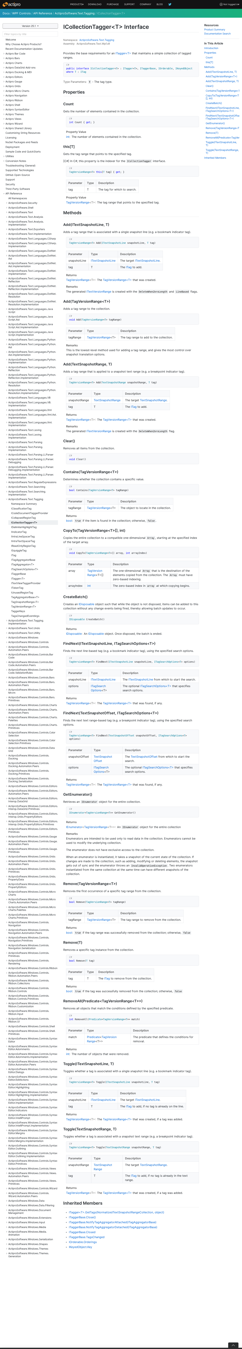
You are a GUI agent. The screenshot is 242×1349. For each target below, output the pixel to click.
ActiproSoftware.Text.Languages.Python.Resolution (32, 384)
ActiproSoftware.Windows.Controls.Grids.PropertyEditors (32, 886)
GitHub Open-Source (17, 174)
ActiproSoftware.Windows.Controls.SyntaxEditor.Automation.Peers (32, 1063)
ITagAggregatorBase (23, 559)
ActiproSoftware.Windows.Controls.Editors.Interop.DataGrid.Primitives (33, 808)
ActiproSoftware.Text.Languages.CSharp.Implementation (32, 245)
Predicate (93, 1037)
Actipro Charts (13, 62)
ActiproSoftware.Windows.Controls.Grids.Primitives (32, 870)
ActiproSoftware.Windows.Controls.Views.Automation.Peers (32, 1175)
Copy (194, 65)
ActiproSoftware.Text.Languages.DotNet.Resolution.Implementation (32, 303)
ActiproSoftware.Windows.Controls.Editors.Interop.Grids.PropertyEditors (33, 815)
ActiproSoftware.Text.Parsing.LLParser (30, 454)
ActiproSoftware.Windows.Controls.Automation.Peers (28, 648)
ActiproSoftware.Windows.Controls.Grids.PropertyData (32, 878)
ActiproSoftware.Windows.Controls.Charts (32, 705)
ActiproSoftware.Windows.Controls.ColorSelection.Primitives (31, 742)
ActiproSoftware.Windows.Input (26, 1222)
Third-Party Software (17, 188)
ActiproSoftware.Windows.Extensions (29, 1217)
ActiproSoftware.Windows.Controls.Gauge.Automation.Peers (33, 843)
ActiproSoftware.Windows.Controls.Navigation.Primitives (28, 939)
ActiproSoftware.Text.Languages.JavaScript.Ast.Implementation (30, 326)
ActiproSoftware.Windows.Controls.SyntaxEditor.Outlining (32, 1147)
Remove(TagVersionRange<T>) (222, 127)
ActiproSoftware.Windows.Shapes (28, 1244)
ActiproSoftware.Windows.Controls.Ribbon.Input (28, 1012)
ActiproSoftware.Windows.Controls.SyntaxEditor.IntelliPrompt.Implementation (32, 1124)
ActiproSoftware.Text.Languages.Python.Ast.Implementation (32, 353)
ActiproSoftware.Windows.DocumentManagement (29, 1212)
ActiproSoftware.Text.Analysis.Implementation (26, 223)
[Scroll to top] (233, 1345)
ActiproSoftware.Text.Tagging (75, 13)
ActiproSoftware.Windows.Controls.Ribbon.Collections (28, 982)
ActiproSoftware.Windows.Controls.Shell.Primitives (31, 1032)
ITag (13, 555)
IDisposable (86, 604)
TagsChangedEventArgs (25, 615)
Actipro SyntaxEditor (17, 109)
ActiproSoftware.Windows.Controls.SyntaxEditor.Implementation (32, 1101)
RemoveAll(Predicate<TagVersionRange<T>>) (222, 137)
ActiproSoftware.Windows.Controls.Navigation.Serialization (28, 947)
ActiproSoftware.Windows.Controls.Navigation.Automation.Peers (28, 931)
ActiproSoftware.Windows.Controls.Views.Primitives (32, 1182)
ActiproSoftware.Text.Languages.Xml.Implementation (30, 424)
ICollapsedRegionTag (23, 517)
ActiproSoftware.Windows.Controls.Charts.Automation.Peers (33, 711)
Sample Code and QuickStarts (23, 151)
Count (209, 57)
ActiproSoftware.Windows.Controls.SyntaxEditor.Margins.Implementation (32, 1139)
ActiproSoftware (88, 39)
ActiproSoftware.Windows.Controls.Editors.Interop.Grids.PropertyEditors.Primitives (33, 823)
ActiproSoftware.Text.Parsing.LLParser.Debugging (31, 461)
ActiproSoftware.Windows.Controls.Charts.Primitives (33, 726)
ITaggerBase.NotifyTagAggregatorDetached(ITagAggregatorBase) (113, 1227)
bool (69, 520)
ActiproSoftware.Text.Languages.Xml (30, 409)
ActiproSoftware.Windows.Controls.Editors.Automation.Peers (33, 792)
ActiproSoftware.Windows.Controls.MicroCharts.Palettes (32, 909)
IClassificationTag (21, 508)
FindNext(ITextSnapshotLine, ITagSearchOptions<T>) (222, 109)
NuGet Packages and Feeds (21, 142)
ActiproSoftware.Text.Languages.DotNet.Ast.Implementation (32, 265)
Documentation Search (217, 33)
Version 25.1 (29, 25)
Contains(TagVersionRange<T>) (222, 90)
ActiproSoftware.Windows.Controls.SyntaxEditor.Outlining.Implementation (32, 1155)
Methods (209, 66)
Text (101, 39)
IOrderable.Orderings (83, 1242)
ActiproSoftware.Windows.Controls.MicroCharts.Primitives (32, 916)
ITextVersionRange (98, 291)
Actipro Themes (14, 114)
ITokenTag (17, 587)
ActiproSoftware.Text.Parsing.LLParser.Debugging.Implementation (31, 468)
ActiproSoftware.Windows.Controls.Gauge (32, 836)
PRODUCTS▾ (77, 4)
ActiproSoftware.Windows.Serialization (30, 1239)
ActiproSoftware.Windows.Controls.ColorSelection (31, 734)
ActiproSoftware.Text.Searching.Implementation (27, 493)
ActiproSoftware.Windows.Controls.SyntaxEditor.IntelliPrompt (32, 1116)
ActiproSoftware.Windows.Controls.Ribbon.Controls (28, 990)
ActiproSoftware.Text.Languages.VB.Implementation (29, 404)
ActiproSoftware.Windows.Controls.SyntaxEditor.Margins (32, 1132)
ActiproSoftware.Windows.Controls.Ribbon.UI (28, 1020)
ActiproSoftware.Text (20, 212)
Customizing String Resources (22, 132)
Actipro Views (13, 118)
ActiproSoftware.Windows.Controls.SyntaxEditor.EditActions (32, 1078)
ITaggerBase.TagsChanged (87, 1237)
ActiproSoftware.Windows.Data (26, 1200)
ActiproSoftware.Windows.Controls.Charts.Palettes (33, 719)
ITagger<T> (18, 578)
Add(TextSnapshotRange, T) (222, 81)
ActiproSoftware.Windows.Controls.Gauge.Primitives (33, 850)
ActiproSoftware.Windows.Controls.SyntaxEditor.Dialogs (32, 1071)
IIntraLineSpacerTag (23, 536)
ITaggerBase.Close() (82, 1217)
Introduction (211, 48)
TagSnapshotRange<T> (25, 601)
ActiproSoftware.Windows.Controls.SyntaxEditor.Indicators (32, 1109)
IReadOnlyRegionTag (23, 545)
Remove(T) (212, 132)
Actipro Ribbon (14, 100)
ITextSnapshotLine (103, 260)
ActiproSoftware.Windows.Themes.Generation (28, 1255)
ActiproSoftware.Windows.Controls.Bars (31, 677)
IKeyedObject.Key (80, 1247)
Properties (210, 52)
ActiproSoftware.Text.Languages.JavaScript (30, 310)
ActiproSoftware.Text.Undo (24, 628)
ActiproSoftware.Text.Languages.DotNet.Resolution (32, 295)
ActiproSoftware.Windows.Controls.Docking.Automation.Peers (28, 765)
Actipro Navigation (16, 95)
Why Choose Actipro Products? (23, 44)
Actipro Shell (12, 104)
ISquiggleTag (19, 550)
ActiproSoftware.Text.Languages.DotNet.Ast (32, 257)
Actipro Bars (12, 58)
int (67, 137)
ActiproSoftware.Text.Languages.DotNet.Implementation (32, 272)
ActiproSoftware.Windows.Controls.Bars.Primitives (31, 699)
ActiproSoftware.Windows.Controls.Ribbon (32, 968)
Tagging (109, 39)
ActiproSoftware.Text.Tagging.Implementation (26, 622)
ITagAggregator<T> (22, 564)
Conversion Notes (15, 160)
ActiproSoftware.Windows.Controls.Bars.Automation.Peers (31, 684)
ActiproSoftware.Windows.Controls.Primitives (28, 954)
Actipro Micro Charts (17, 90)
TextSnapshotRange (107, 400)
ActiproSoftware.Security (22, 202)
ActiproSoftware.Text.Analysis (25, 216)
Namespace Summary (24, 503)
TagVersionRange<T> (23, 606)
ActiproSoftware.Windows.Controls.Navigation (28, 924)
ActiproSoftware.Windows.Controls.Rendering (28, 962)
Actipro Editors (13, 76)
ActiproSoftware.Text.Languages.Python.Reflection (32, 369)
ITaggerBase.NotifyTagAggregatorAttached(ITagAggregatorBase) (112, 1222)
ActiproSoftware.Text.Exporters (26, 229)
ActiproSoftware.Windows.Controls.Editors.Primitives (33, 830)
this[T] (209, 62)
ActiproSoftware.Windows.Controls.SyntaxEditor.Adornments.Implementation (32, 1055)
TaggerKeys (18, 611)
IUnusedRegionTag (22, 592)
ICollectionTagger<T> (24, 522)
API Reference (42, 13)
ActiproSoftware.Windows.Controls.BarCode (30, 656)
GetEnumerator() (215, 123)
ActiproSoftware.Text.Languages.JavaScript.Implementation (30, 333)
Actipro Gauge (13, 81)
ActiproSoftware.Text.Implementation (30, 233)
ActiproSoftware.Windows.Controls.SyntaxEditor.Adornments (32, 1048)
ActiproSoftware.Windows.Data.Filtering (31, 1205)
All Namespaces (17, 198)
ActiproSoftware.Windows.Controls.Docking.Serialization (28, 780)
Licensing (10, 137)
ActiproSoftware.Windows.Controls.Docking (28, 757)
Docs (6, 13)
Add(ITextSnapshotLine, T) (221, 71)
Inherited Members (215, 157)
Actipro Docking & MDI (18, 72)
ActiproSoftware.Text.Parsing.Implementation (25, 448)
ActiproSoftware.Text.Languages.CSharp (32, 238)
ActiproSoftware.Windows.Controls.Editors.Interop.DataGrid (33, 800)
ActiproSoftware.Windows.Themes (28, 1248)
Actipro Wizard (14, 123)
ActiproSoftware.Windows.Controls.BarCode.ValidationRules (30, 671)
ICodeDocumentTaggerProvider (29, 513)
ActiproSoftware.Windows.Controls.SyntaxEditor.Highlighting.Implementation (32, 1094)
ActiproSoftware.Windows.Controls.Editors (32, 786)
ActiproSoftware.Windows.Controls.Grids (31, 856)
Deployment (12, 146)
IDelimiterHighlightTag (24, 527)
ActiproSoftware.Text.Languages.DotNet (32, 250)
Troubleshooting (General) (20, 165)
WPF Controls (21, 13)
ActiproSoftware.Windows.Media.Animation (27, 1233)
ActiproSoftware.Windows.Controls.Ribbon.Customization (28, 1005)
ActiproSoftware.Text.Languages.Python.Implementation (32, 361)
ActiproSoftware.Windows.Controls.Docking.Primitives (28, 772)
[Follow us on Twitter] (170, 4)
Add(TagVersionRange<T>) (221, 76)
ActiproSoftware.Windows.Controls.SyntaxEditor (32, 1040)
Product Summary (214, 29)
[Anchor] (88, 92)
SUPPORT (129, 4)
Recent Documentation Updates (24, 48)
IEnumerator (74, 827)
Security (10, 184)
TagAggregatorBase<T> (25, 597)
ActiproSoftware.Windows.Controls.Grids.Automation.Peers (32, 863)
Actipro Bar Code (15, 53)
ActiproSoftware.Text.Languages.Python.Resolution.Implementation (32, 391)
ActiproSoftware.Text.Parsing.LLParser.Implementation (31, 476)
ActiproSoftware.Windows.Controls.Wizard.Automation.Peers (28, 1195)
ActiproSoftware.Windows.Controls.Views (32, 1168)
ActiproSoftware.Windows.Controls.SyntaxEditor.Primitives (32, 1162)
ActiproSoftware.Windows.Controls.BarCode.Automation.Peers (30, 664)
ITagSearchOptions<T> (24, 569)
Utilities (9, 156)
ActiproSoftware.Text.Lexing (24, 429)
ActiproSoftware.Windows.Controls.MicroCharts (32, 893)
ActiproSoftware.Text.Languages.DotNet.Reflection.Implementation (32, 287)
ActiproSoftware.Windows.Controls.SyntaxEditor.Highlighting (32, 1086)
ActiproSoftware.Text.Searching (26, 486)
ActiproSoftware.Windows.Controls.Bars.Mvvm (31, 691)
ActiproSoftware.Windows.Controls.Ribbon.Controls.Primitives (28, 997)
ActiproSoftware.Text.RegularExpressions (32, 482)
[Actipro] (11, 4)
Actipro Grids (13, 86)
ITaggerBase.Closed (82, 1232)
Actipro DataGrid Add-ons (20, 67)
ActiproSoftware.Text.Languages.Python (31, 339)
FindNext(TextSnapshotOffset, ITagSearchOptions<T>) (222, 117)
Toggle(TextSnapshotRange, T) (222, 151)
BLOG (160, 4)
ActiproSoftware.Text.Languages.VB (29, 397)
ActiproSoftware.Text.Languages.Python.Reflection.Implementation (32, 376)
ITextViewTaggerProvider (26, 583)
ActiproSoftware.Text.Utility (24, 632)
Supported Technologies (19, 170)
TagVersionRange (77, 202)
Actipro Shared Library (18, 128)
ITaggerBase (18, 573)
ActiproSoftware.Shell (20, 207)
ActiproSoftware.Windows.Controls (28, 642)
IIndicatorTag (19, 531)
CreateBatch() (214, 103)
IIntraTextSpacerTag (23, 541)
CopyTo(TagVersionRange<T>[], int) (222, 97)
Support (10, 179)
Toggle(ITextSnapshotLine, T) (221, 144)
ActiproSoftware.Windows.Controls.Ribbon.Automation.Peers (28, 974)
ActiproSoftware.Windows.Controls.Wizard (32, 1188)
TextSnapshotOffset (144, 756)
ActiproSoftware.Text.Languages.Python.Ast (32, 346)
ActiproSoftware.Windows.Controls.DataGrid (31, 749)
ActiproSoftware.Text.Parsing (25, 442)
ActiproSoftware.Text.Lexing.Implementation (25, 436)
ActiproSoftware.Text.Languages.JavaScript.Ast (30, 318)
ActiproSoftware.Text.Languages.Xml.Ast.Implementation (32, 416)
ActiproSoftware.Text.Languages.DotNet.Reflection (32, 280)
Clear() (209, 85)
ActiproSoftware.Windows (23, 637)
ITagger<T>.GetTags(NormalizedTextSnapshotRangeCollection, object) (116, 1212)
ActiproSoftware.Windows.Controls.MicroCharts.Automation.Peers (32, 901)
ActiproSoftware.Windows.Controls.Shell (31, 1026)
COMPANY (145, 4)
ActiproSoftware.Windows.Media (27, 1227)
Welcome (10, 39)
